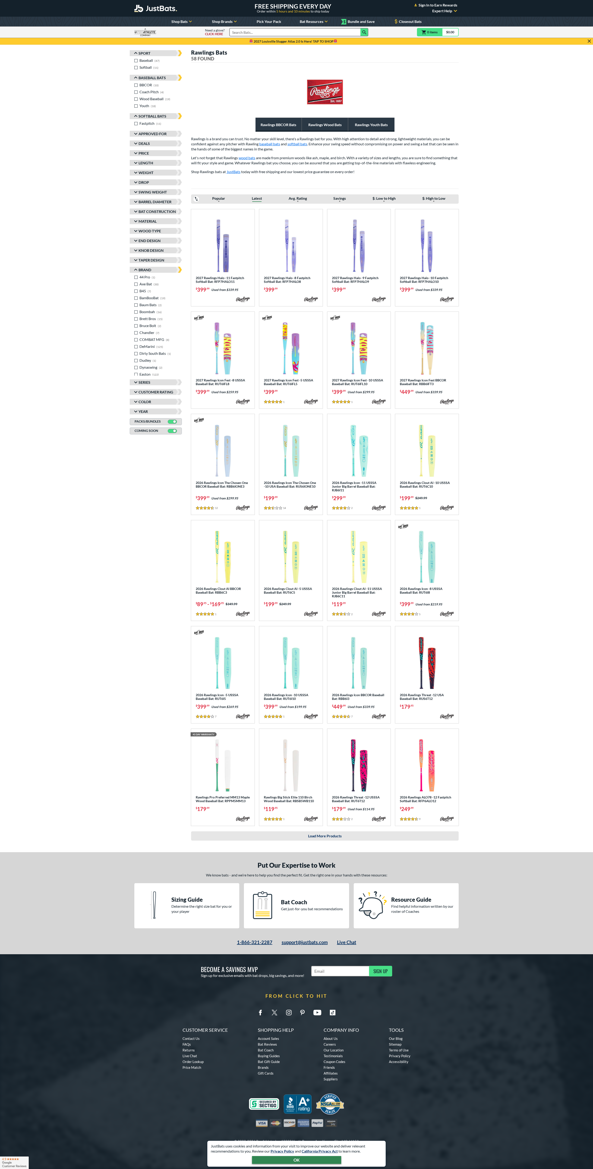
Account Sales (268, 1038)
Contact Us (191, 1038)
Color (145, 401)
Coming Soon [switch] (146, 431)
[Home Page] (155, 8)
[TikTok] (332, 1012)
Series (144, 382)
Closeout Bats (410, 21)
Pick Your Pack (269, 21)
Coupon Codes (334, 1062)
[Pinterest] (302, 1012)
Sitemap (395, 1044)
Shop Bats (179, 21)
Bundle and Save (359, 21)
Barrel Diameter (155, 202)
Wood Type (150, 231)
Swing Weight (153, 192)
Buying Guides (269, 1056)
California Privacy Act (320, 1151)
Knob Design (151, 250)
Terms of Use (399, 1050)
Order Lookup (193, 1062)
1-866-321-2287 (254, 942)
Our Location (334, 1050)
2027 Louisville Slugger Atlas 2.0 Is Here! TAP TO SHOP (293, 41)
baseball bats (269, 144)
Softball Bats (152, 116)
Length (146, 163)
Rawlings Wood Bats (325, 124)
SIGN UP (380, 971)
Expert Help (442, 11)
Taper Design (151, 260)
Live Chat (346, 942)
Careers (330, 1044)
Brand (145, 270)
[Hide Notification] (589, 41)
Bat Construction (157, 211)
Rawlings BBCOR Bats (278, 124)
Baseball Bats (152, 77)
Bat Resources (311, 21)
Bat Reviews (267, 1044)
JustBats (233, 171)
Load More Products (325, 836)
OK (296, 1160)
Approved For (153, 133)
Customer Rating (156, 392)
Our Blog (396, 1038)
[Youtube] (317, 1012)
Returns (189, 1050)
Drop (144, 182)
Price (144, 153)
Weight (146, 172)
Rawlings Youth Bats (371, 124)
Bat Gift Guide (269, 1062)
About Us (331, 1038)
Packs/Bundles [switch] (148, 421)
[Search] (364, 32)
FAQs (187, 1044)
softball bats (297, 144)
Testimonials (333, 1056)
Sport (145, 53)
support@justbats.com (305, 942)
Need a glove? (215, 32)
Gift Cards (266, 1073)
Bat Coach (266, 1050)
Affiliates (331, 1073)
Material (148, 221)
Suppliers (331, 1079)
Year (143, 411)
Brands (263, 1067)
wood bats (247, 158)
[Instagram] (289, 1012)
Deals (144, 143)
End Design (150, 240)
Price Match (192, 1067)
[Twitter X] (274, 1012)
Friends (329, 1067)
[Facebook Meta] (260, 1012)
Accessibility (398, 1062)
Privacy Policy (282, 1151)
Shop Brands (222, 21)
